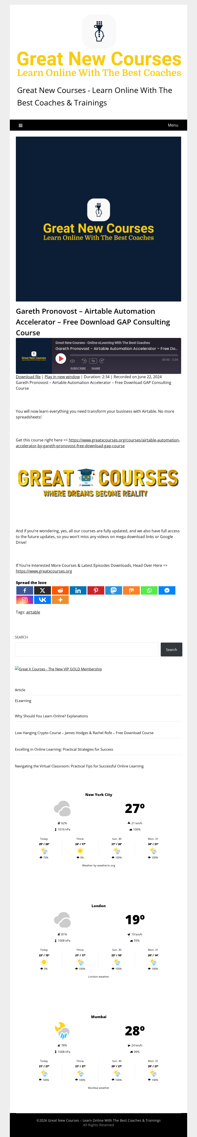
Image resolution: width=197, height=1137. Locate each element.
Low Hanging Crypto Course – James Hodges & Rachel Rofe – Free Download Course (84, 732)
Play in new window (62, 376)
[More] (60, 600)
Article (20, 689)
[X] (42, 590)
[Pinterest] (95, 590)
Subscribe (78, 368)
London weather (98, 976)
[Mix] (131, 590)
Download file (28, 376)
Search (21, 637)
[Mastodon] (113, 590)
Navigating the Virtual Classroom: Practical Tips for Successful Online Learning (79, 766)
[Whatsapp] (149, 590)
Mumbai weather (98, 1088)
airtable (33, 612)
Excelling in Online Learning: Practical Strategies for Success (64, 749)
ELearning (23, 700)
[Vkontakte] (42, 600)
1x (93, 361)
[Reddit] (60, 590)
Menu (173, 125)
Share (96, 368)
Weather (87, 865)
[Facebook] (24, 590)
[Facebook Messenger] (167, 590)
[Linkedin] (78, 590)
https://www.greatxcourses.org (44, 571)
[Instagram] (24, 600)
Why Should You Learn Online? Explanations (51, 716)
